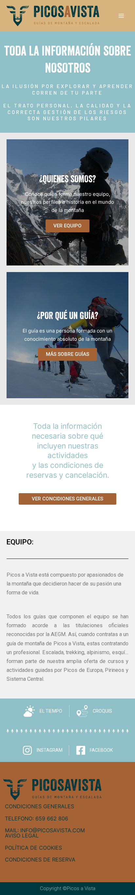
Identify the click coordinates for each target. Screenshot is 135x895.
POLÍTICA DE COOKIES (33, 847)
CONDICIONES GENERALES (39, 806)
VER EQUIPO (67, 226)
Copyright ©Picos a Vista (67, 888)
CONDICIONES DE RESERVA (40, 859)
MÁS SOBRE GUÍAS (67, 354)
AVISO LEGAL (22, 835)
